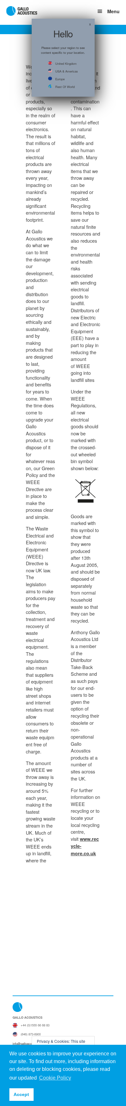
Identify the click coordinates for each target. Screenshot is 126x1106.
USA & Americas (66, 71)
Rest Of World (65, 86)
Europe (60, 79)
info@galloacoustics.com (30, 1043)
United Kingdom (66, 63)
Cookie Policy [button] (55, 1078)
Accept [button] (21, 1094)
